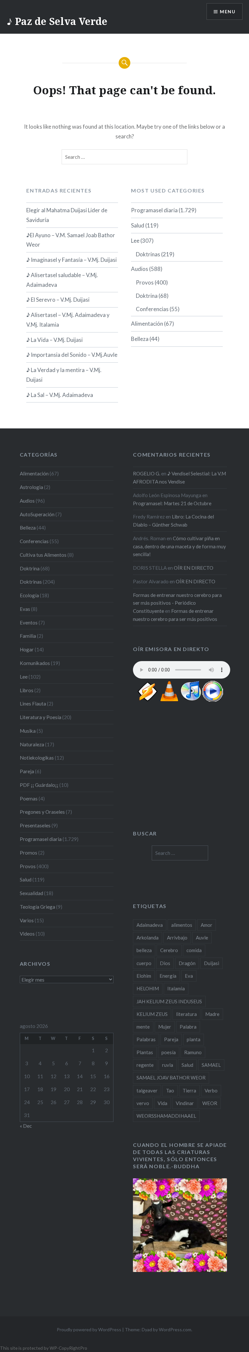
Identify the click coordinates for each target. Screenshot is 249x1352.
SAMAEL (211, 1065)
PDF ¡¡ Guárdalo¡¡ (39, 785)
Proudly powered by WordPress (89, 1329)
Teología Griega (37, 907)
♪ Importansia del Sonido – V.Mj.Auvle (71, 354)
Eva (189, 976)
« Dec (26, 1126)
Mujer (164, 1027)
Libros (26, 690)
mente (143, 1027)
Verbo (211, 1090)
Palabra (188, 1027)
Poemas (29, 798)
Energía (168, 976)
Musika (28, 731)
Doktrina (147, 295)
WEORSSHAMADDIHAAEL (166, 1116)
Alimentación (147, 323)
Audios (139, 268)
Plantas (144, 1052)
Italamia (176, 988)
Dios (165, 963)
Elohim (143, 976)
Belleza (139, 338)
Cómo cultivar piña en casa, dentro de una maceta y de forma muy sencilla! (179, 546)
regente (145, 1065)
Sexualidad (31, 893)
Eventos (29, 622)
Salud (137, 225)
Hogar (27, 649)
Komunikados (35, 663)
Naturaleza (32, 744)
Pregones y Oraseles (42, 812)
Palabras (146, 1039)
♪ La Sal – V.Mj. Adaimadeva (59, 394)
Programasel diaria (154, 210)
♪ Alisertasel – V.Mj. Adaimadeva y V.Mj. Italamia (68, 319)
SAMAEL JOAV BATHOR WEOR (171, 1077)
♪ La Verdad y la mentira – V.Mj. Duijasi (63, 375)
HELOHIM (147, 988)
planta (193, 1039)
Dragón (187, 963)
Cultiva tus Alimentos (43, 555)
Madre (212, 1014)
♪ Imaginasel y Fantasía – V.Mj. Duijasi (71, 259)
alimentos (181, 925)
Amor (206, 925)
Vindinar (185, 1103)
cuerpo (143, 963)
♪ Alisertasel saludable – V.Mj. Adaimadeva (62, 280)
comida (194, 950)
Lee (135, 240)
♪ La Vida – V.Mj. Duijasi (54, 339)
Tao (170, 1090)
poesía (168, 1052)
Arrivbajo (177, 937)
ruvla (167, 1065)
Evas (25, 609)
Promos (28, 853)
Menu (227, 11)
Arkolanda (147, 937)
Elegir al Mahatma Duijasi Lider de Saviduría (66, 215)
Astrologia (31, 487)
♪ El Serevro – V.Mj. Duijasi (57, 299)
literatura (186, 1014)
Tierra (189, 1090)
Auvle (202, 937)
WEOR (209, 1103)
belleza (144, 950)
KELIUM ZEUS (152, 1014)
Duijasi (211, 963)
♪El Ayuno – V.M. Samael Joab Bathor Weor (70, 240)
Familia (28, 636)
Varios (27, 920)
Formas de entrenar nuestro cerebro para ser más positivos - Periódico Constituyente (177, 603)
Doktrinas (148, 254)
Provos (145, 282)
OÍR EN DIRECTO (193, 568)
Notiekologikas (37, 758)
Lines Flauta (33, 703)
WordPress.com (175, 1329)
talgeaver (147, 1090)
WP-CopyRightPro (68, 1348)
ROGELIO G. (146, 473)
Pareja (27, 771)
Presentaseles (35, 825)
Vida (162, 1103)
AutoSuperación (37, 514)
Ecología (29, 595)
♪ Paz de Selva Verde (56, 21)
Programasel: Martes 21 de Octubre (172, 503)
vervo (142, 1103)
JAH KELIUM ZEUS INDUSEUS (169, 1001)
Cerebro (169, 950)
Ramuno (193, 1052)
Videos (27, 934)
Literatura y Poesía (40, 717)
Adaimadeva (149, 925)
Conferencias (152, 309)
